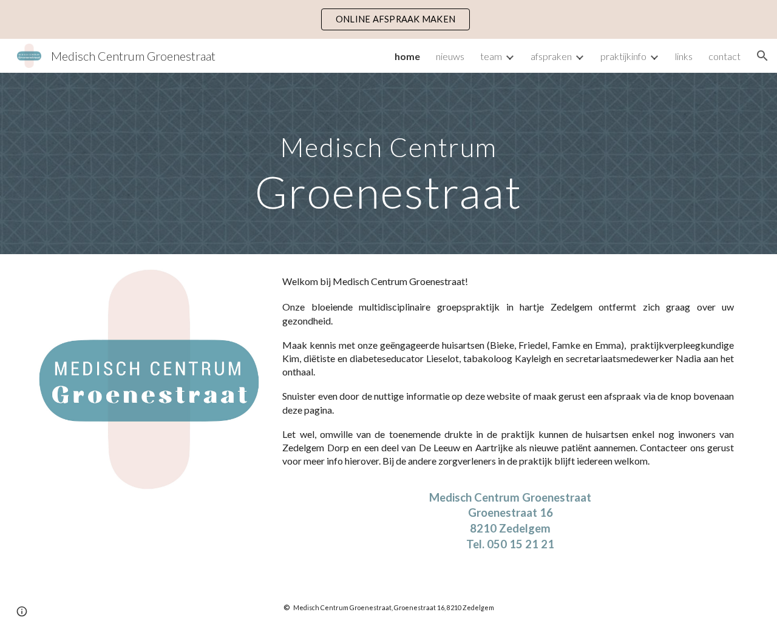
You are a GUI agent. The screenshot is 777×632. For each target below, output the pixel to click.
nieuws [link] (450, 56)
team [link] (491, 56)
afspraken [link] (551, 56)
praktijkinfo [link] (623, 56)
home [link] (407, 56)
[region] (388, 19)
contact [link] (724, 56)
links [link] (684, 56)
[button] (762, 55)
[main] (388, 163)
